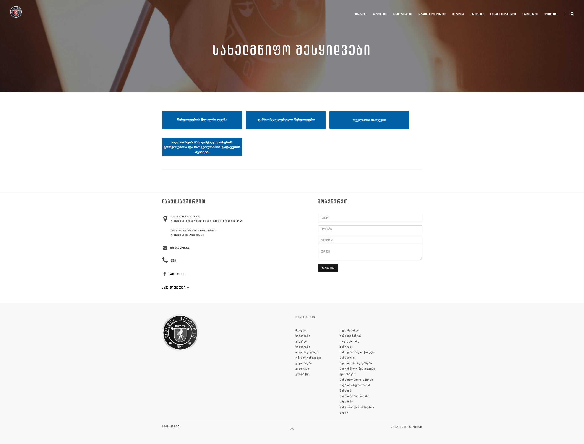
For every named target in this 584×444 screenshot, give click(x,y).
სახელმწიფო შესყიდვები (357, 369)
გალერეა (458, 14)
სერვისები (380, 14)
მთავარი (361, 14)
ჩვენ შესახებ (402, 14)
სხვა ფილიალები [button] (174, 288)
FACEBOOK (176, 274)
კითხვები (302, 369)
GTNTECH (415, 427)
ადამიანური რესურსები (356, 363)
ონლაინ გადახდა (306, 352)
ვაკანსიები (530, 14)
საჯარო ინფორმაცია (432, 14)
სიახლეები (477, 14)
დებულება (346, 347)
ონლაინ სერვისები (503, 14)
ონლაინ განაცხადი (308, 358)
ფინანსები (347, 374)
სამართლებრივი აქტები (356, 379)
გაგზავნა (328, 267)
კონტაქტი (551, 14)
